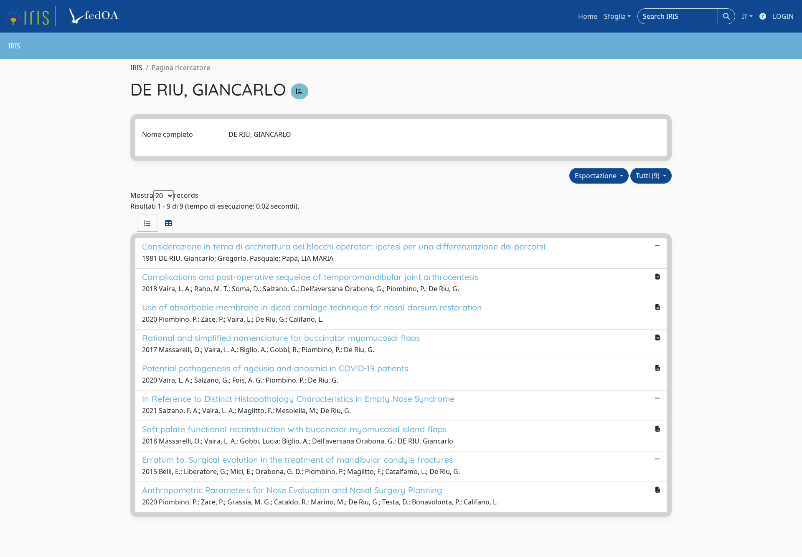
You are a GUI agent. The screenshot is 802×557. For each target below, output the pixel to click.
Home (587, 16)
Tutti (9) (648, 175)
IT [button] (745, 16)
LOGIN (783, 16)
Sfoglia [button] (615, 16)
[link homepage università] (95, 16)
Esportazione (596, 175)
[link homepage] (30, 16)
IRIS (136, 67)
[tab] (147, 223)
